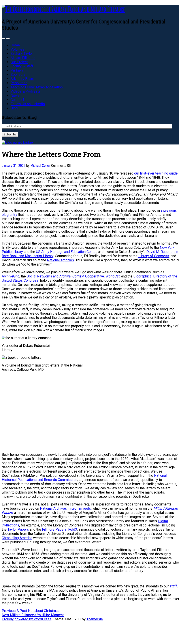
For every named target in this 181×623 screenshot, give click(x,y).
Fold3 (72, 529)
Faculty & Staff (22, 66)
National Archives (60, 260)
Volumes (17, 49)
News (15, 95)
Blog (14, 108)
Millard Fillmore (23, 58)
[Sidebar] (3, 38)
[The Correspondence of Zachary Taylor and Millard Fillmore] (63, 9)
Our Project (19, 62)
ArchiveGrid (10, 276)
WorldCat (113, 276)
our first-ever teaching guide (156, 173)
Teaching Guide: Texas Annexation (37, 87)
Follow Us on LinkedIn (28, 104)
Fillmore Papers (54, 529)
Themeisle (95, 619)
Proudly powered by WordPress (26, 619)
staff (173, 586)
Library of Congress (153, 256)
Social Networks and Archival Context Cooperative (65, 276)
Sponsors (18, 74)
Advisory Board (22, 79)
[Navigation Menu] (8, 38)
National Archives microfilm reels (65, 508)
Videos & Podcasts (26, 91)
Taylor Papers (18, 529)
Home (15, 45)
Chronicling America (17, 538)
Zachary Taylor (22, 53)
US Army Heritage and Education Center (66, 252)
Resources (19, 83)
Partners (17, 70)
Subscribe (10, 134)
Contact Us (19, 100)
